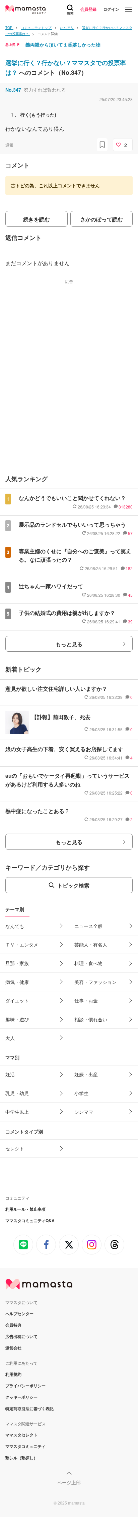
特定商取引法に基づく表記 (29, 1408)
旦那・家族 (17, 963)
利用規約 (13, 1374)
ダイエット (17, 1000)
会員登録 (88, 9)
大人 (10, 1037)
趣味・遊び (17, 1019)
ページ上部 (69, 1482)
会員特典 (13, 1325)
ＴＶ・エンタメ (21, 944)
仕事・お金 (86, 1000)
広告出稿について (21, 1336)
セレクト (14, 1148)
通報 (9, 145)
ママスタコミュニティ (25, 1446)
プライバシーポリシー (25, 1386)
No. (13, 89)
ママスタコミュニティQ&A (30, 1220)
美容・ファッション (95, 982)
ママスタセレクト (21, 1435)
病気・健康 (17, 982)
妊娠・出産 (86, 1074)
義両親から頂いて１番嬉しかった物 (62, 44)
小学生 (81, 1093)
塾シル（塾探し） (21, 1458)
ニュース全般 (88, 926)
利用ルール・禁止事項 (25, 1209)
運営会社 (13, 1348)
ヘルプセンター (19, 1313)
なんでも (14, 926)
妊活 (10, 1074)
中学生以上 (17, 1111)
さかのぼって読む (101, 219)
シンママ (83, 1111)
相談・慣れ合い (90, 1019)
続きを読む (36, 219)
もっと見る (69, 644)
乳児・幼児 (17, 1093)
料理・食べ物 (88, 963)
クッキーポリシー (21, 1397)
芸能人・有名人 (90, 944)
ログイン (111, 9)
